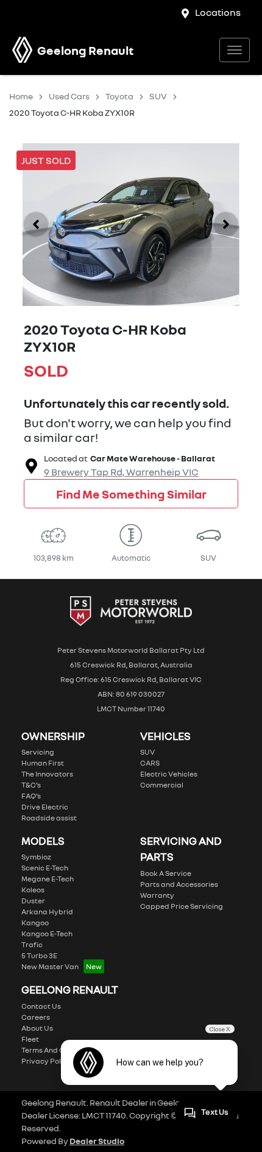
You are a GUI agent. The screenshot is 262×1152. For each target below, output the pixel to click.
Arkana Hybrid (47, 911)
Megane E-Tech (47, 878)
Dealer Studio (96, 1141)
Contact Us (41, 1006)
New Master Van (50, 966)
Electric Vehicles (168, 773)
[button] (234, 50)
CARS (150, 762)
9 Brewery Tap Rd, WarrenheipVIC (121, 472)
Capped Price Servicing (181, 906)
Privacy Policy (46, 1060)
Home (21, 96)
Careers (35, 1017)
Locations (218, 12)
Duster (33, 900)
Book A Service (165, 873)
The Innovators (47, 773)
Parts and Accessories (179, 884)
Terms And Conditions (59, 1049)
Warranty (157, 895)
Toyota (119, 96)
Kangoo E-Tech (47, 933)
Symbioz (36, 856)
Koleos (32, 889)
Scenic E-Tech (44, 867)
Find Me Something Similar (131, 493)
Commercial (161, 784)
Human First (42, 762)
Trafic (32, 944)
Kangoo (35, 922)
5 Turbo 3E (39, 955)
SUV (158, 96)
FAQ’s (31, 795)
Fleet (30, 1039)
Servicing (37, 751)
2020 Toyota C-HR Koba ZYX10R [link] (72, 112)
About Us (37, 1028)
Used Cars (69, 96)
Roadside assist (49, 817)
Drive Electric (44, 806)
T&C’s (31, 784)
